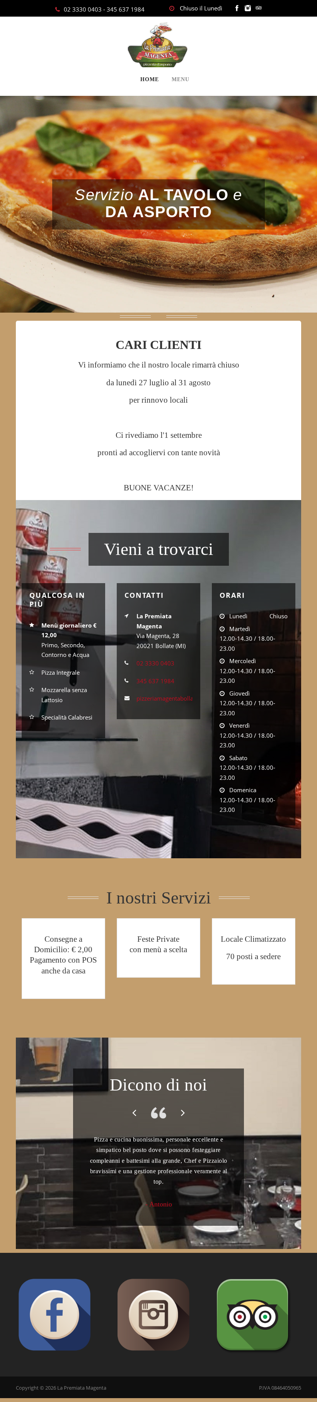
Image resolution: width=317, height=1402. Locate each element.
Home (149, 79)
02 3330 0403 (83, 9)
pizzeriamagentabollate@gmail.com (183, 698)
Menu (180, 79)
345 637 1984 (126, 9)
